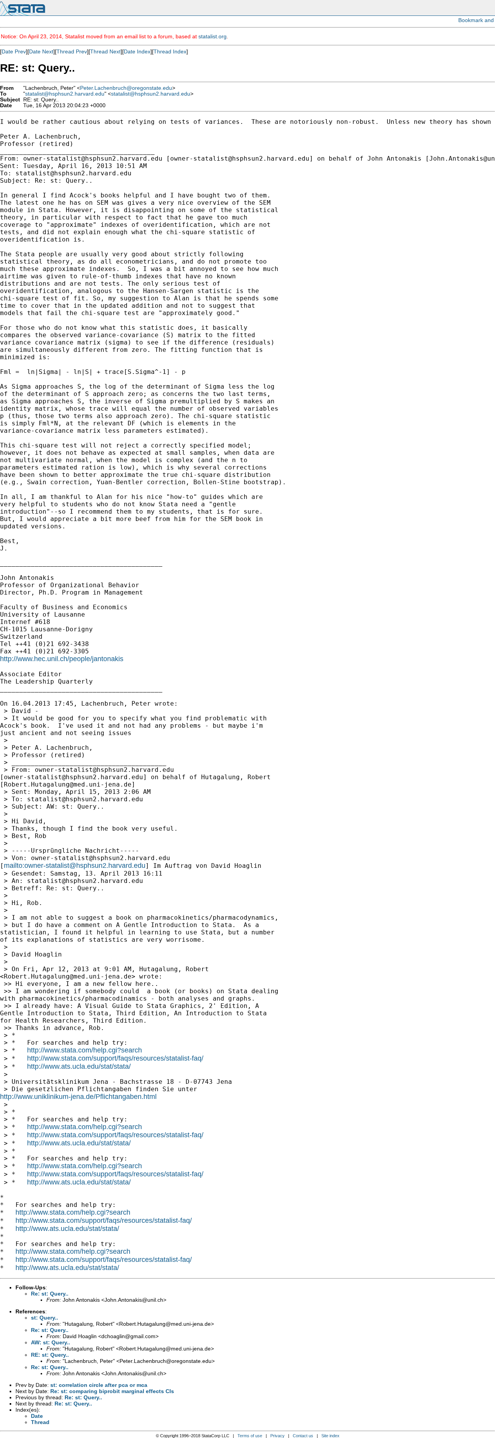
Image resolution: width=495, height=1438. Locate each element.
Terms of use (249, 1435)
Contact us (303, 1435)
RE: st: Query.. (50, 1355)
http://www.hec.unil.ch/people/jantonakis (61, 659)
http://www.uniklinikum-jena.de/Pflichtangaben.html (78, 1096)
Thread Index (170, 51)
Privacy (277, 1435)
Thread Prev (71, 51)
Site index (330, 1435)
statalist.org (212, 36)
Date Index (137, 51)
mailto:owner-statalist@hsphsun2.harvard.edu (74, 865)
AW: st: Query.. (50, 1342)
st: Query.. (44, 1318)
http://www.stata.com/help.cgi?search (84, 1050)
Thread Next (105, 51)
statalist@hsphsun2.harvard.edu (64, 94)
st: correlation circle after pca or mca (98, 1385)
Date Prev (14, 51)
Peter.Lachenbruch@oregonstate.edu (126, 88)
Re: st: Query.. (49, 1294)
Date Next (41, 51)
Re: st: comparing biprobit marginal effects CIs (112, 1391)
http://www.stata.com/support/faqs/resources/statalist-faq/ (115, 1058)
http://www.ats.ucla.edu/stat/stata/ (79, 1066)
